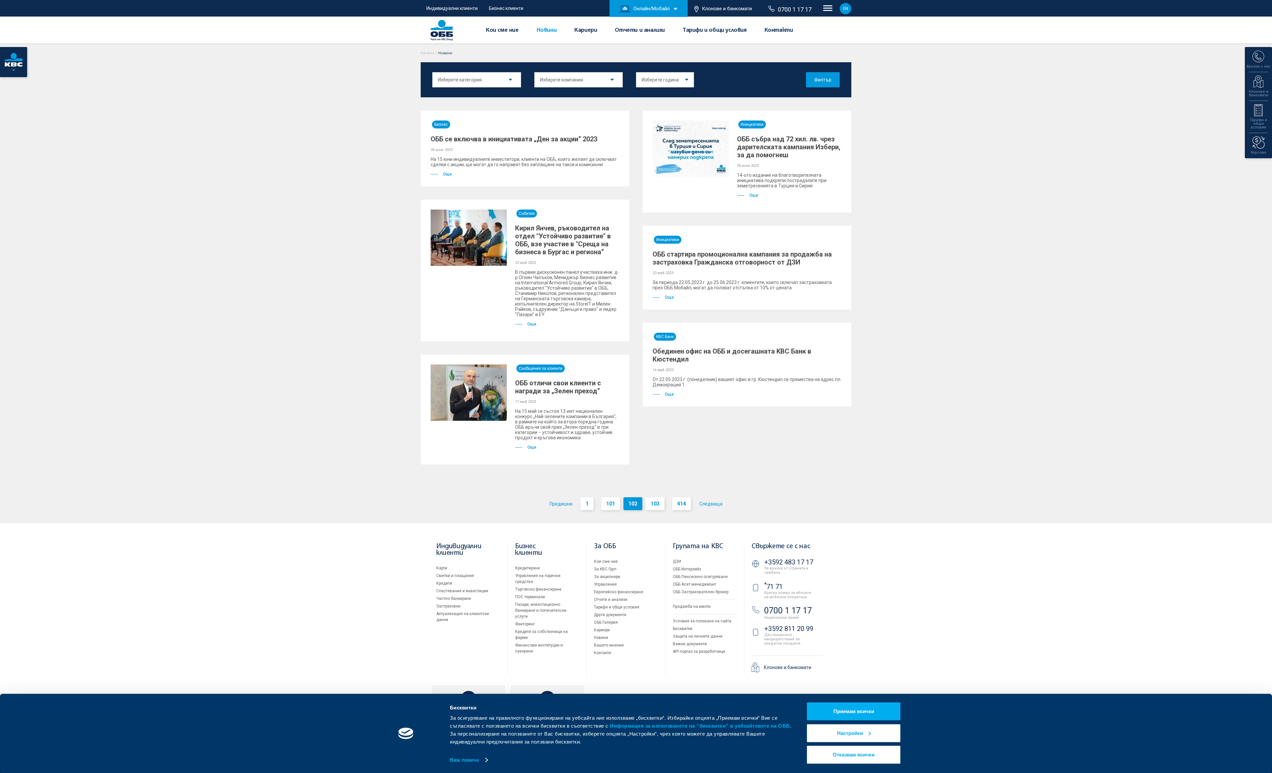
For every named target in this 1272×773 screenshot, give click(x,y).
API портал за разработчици (699, 651)
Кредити (444, 583)
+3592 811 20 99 (788, 629)
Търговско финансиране (538, 589)
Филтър (822, 79)
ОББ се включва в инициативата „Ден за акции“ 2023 (514, 139)
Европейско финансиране (618, 592)
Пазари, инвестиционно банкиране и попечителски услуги (540, 610)
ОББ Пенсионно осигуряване (700, 576)
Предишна (561, 504)
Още (447, 174)
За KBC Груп (605, 569)
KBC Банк (665, 336)
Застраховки (448, 606)
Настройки (850, 733)
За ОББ (605, 546)
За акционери (607, 576)
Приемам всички (853, 711)
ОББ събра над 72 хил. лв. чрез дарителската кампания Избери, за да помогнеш (788, 147)
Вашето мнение (609, 645)
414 (681, 504)
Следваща (710, 504)
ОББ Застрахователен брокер (700, 592)
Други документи (610, 614)
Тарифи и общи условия (715, 30)
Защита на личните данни (697, 636)
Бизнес (441, 124)
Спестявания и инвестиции (462, 591)
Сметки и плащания (455, 575)
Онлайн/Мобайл (651, 9)
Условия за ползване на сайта (702, 621)
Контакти (779, 30)
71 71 (773, 587)
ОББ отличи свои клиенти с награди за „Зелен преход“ (558, 387)
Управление (605, 584)
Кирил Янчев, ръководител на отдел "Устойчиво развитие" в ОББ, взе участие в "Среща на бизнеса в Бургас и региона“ (563, 240)
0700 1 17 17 (795, 9)
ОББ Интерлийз (687, 569)
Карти (441, 568)
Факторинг (525, 624)
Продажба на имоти (692, 606)
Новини (547, 30)
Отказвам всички (853, 754)
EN (845, 8)
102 (632, 504)
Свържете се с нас (781, 546)
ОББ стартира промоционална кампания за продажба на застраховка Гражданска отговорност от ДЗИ (742, 258)
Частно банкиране (453, 598)
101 (610, 504)
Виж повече (464, 760)
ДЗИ (677, 561)
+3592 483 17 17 (788, 562)
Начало (427, 53)
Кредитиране (527, 568)
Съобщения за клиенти (540, 368)
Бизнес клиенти (506, 8)
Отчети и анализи (640, 30)
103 (655, 504)
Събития (527, 213)
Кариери (585, 30)
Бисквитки (682, 628)
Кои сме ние (502, 30)
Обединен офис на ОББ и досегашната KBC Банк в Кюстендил (732, 355)
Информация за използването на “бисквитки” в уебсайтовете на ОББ (700, 726)
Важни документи (690, 644)
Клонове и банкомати (727, 9)
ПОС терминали (530, 597)
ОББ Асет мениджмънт (694, 584)
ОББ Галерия (606, 622)
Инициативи (752, 124)
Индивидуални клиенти (452, 8)
